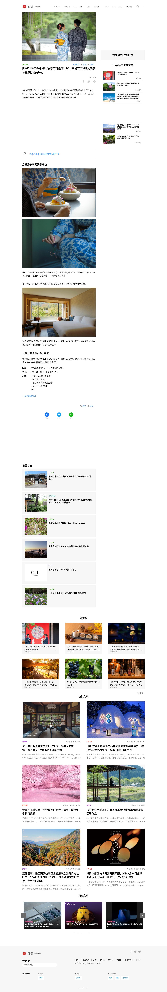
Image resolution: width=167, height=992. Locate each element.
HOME (57, 7)
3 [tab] (81, 933)
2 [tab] (78, 933)
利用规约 (90, 963)
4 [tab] (85, 933)
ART (88, 7)
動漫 (110, 978)
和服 (117, 978)
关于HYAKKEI (79, 963)
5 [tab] (89, 933)
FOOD (96, 7)
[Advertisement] (59, 440)
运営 (98, 963)
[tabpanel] (83, 915)
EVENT (106, 7)
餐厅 (41, 978)
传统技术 (125, 978)
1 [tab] (74, 933)
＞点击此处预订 (29, 396)
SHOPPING (117, 7)
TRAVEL (67, 7)
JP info (129, 7)
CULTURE (78, 7)
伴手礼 (78, 978)
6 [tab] (92, 933)
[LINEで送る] (94, 81)
